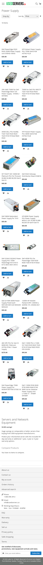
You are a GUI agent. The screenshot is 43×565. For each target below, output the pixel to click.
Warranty (5, 517)
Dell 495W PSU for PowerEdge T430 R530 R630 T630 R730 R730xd (30, 260)
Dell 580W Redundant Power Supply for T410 (10, 217)
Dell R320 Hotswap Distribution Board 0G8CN (31, 175)
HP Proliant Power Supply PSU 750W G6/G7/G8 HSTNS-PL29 (31, 51)
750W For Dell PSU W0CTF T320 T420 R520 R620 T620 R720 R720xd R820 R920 (31, 92)
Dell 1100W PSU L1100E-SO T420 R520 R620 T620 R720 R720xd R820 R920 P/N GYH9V (31, 346)
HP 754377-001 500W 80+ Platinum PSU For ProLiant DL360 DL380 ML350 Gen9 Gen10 (11, 177)
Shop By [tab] (6, 16)
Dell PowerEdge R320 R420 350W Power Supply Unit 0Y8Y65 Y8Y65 (11, 51)
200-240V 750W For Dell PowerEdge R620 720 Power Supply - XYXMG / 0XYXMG (10, 92)
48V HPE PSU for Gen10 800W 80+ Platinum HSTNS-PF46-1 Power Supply (10, 346)
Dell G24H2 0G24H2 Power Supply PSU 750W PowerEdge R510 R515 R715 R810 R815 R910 (11, 261)
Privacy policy (7, 532)
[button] (4, 66)
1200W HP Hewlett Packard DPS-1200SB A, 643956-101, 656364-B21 (31, 303)
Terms (4, 541)
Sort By (21, 16)
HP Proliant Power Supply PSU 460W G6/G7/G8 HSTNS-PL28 (31, 134)
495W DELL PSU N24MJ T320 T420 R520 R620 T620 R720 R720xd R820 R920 (10, 135)
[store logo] (16, 3)
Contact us (6, 475)
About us (5, 470)
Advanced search (9, 489)
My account (6, 479)
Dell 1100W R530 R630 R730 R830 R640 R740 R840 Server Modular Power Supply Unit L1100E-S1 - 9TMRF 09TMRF (30, 390)
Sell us (4, 527)
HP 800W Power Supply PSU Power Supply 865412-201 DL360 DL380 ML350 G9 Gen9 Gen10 (31, 219)
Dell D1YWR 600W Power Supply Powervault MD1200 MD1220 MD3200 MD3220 (11, 304)
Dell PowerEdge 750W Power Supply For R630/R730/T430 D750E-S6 (11, 387)
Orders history (8, 484)
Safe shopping (7, 537)
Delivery (5, 522)
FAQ (3, 513)
